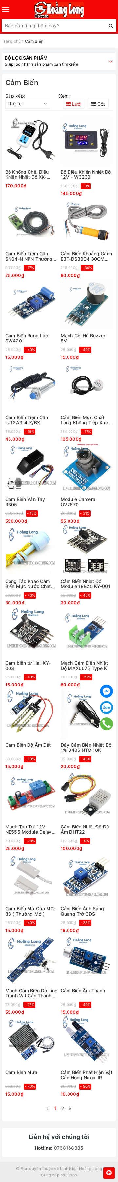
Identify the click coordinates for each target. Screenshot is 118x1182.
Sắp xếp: (15, 95)
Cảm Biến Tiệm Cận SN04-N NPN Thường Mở (28, 256)
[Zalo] (106, 707)
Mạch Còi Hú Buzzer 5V (83, 338)
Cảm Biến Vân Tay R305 (25, 502)
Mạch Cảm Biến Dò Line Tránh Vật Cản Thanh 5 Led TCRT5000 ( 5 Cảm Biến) (31, 993)
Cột (100, 104)
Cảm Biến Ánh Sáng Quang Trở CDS (82, 911)
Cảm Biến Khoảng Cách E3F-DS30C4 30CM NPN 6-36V (86, 256)
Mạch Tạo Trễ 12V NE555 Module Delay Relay (28, 829)
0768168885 (68, 1148)
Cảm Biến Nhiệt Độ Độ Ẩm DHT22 (85, 829)
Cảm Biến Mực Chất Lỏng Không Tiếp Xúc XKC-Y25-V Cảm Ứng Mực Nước (84, 420)
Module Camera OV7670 (78, 502)
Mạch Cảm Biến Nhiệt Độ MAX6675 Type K (84, 665)
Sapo (72, 1175)
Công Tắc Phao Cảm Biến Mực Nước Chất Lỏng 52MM (28, 584)
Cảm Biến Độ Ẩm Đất (28, 745)
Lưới (76, 104)
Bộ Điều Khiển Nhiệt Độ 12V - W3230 (86, 174)
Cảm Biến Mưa (21, 1072)
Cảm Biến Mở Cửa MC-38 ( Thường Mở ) (30, 911)
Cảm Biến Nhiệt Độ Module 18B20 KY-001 (85, 584)
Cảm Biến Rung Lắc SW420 (26, 338)
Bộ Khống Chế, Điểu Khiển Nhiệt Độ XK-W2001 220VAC (27, 174)
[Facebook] (106, 691)
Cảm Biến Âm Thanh (83, 990)
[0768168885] (106, 724)
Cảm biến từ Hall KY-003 (28, 665)
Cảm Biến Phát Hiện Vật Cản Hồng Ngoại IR (86, 1075)
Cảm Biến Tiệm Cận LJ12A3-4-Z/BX (26, 420)
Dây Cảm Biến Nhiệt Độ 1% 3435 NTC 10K (86, 747)
